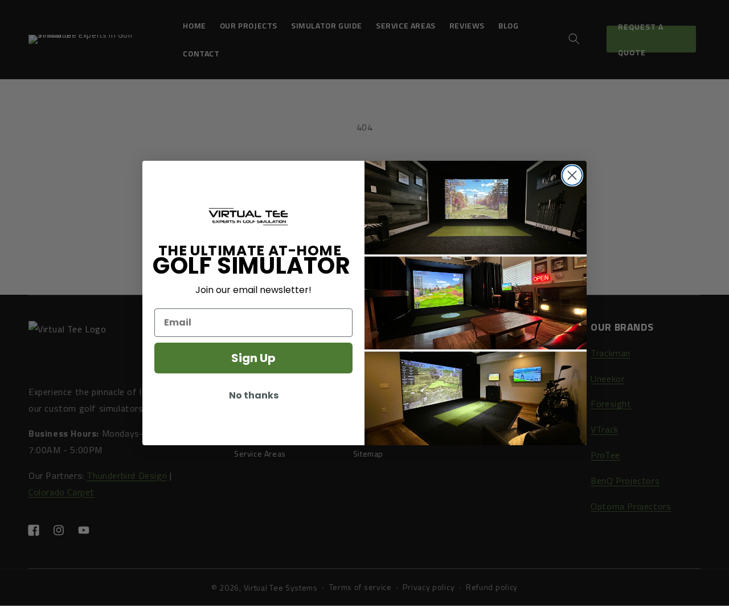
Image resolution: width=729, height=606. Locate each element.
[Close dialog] (572, 175)
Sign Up (253, 358)
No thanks (254, 395)
